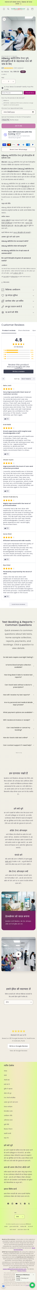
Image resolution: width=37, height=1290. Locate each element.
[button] (4, 9)
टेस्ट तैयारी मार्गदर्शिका (9, 1098)
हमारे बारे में (7, 1084)
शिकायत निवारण (8, 1129)
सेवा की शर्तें (30, 1226)
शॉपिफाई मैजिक (14, 276)
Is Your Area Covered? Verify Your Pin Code (18, 88)
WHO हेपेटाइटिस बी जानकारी (21, 232)
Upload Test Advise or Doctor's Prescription (16, 117)
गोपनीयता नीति (23, 1226)
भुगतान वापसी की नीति (13, 1226)
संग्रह (5, 1071)
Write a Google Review (18, 1046)
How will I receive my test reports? (18, 695)
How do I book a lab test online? (18, 737)
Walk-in (6, 100)
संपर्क (5, 1075)
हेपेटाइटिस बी (25, 186)
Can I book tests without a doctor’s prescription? (19, 686)
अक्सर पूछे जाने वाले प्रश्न (11, 1102)
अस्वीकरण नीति (17, 273)
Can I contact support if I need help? (18, 745)
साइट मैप (6, 1138)
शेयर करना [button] (6, 282)
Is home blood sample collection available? (20, 666)
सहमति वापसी (7, 1133)
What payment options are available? (18, 712)
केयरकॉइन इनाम (8, 1111)
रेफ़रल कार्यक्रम (8, 1107)
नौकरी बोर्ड (7, 1080)
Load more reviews (18, 604)
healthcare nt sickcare (18, 1224)
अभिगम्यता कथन (8, 1120)
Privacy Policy (22, 1271)
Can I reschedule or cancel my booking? (20, 728)
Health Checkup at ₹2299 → (23, 1277)
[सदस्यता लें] (31, 1002)
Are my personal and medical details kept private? (19, 703)
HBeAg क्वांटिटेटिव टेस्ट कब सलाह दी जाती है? (15, 241)
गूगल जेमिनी (6, 276)
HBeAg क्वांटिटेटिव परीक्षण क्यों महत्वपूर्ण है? (14, 246)
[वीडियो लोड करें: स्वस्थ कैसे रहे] (18, 954)
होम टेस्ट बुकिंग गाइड (20, 226)
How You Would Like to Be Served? (13, 98)
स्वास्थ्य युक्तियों (5, 220)
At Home (18, 104)
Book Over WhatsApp (18, 149)
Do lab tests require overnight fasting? (18, 657)
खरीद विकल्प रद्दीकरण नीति (23, 1229)
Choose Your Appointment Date (12, 108)
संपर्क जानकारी (13, 1229)
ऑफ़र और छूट (7, 1093)
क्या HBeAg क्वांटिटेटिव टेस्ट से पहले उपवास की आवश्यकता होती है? (15, 252)
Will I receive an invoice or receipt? (18, 720)
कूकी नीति (6, 1124)
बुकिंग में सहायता (8, 1089)
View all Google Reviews (18, 1051)
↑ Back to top (18, 752)
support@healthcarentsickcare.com (15, 1269)
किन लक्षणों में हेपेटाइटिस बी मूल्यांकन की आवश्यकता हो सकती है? (16, 259)
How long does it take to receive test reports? (19, 676)
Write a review (18, 371)
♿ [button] (3, 1286)
